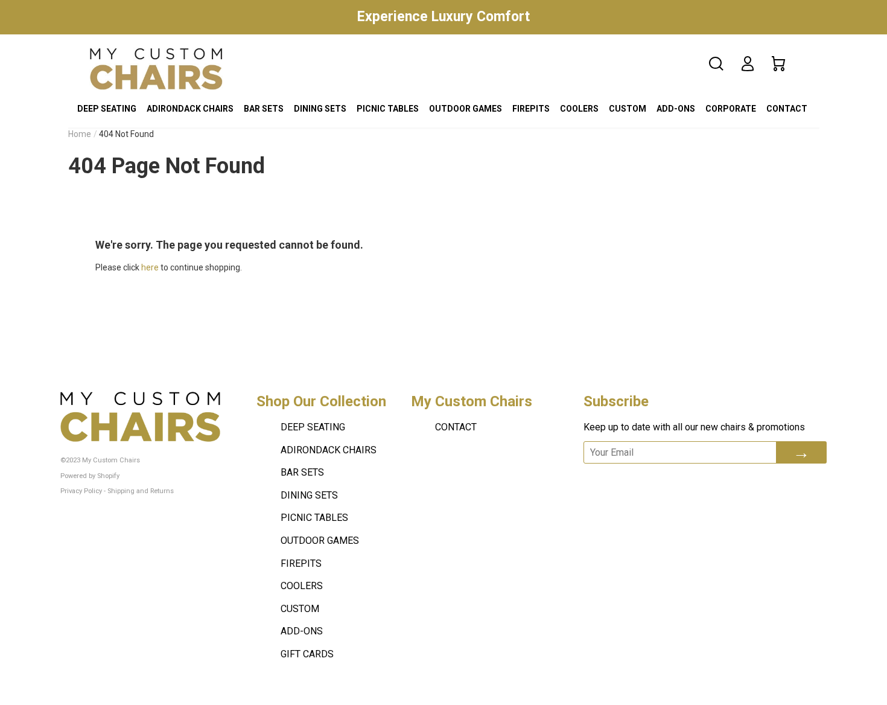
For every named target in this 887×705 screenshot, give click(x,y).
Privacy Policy (81, 491)
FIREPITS (531, 108)
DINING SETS (320, 108)
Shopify (108, 476)
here (150, 267)
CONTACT (786, 108)
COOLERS (579, 108)
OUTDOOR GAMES (465, 108)
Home (79, 134)
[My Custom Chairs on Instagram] (684, 480)
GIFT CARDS (307, 654)
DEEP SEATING (106, 108)
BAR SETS (264, 108)
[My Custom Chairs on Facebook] (620, 480)
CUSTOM (627, 108)
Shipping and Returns (140, 491)
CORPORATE (730, 108)
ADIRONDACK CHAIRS (190, 108)
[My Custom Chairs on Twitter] (650, 480)
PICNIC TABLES (388, 108)
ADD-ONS (676, 108)
